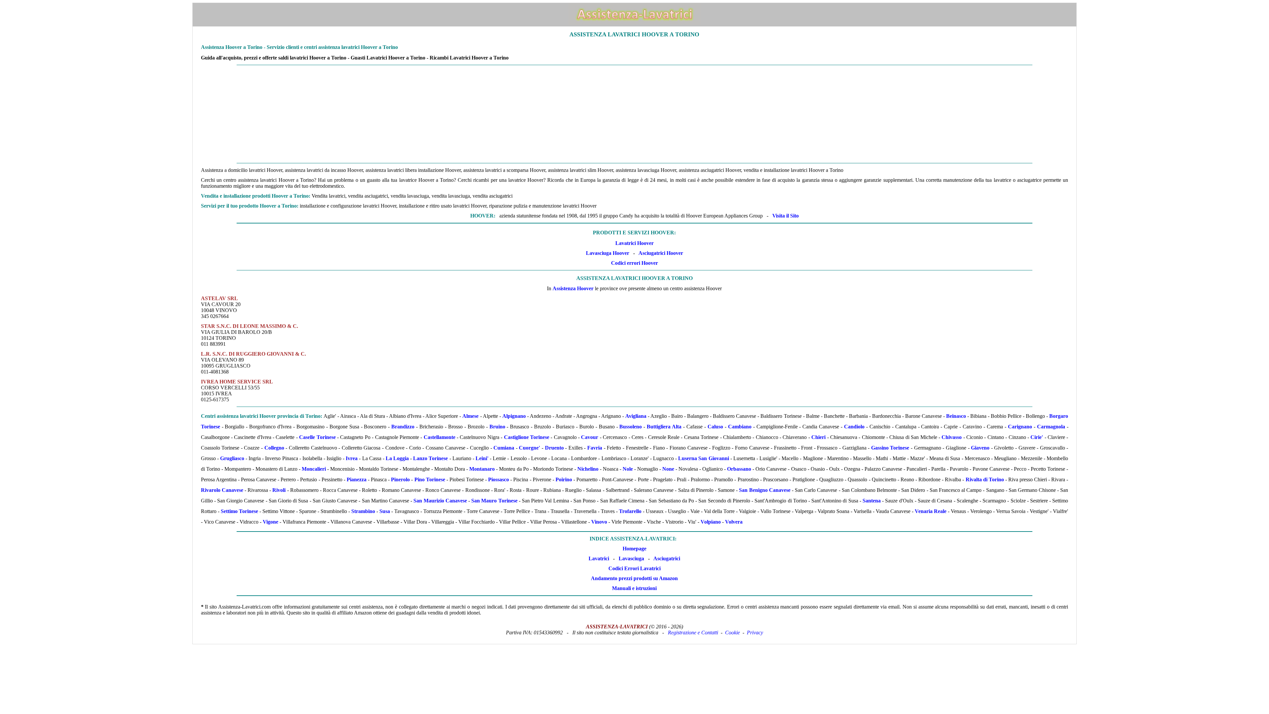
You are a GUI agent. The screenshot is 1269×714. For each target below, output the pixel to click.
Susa (384, 511)
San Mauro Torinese (494, 500)
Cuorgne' (529, 448)
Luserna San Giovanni (703, 458)
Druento (554, 448)
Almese (470, 416)
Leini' (482, 458)
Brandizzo (402, 426)
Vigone (270, 522)
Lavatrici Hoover (634, 243)
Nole (628, 469)
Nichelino (587, 469)
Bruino (497, 426)
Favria (594, 448)
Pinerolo (400, 479)
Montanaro (482, 469)
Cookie (732, 632)
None (668, 469)
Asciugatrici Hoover (660, 253)
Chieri (818, 437)
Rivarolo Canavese (222, 490)
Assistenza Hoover (573, 288)
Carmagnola (1051, 426)
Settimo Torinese (239, 511)
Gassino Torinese (890, 448)
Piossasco (498, 479)
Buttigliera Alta (664, 426)
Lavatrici (599, 558)
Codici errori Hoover (634, 263)
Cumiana (503, 448)
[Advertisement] (634, 114)
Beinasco (956, 416)
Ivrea (352, 458)
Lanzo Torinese (430, 458)
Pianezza (356, 479)
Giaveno (980, 448)
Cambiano (739, 426)
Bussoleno (630, 426)
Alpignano (514, 416)
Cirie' (1036, 437)
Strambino (363, 511)
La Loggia (397, 458)
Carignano (1020, 426)
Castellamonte (439, 437)
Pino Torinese (429, 479)
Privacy (755, 632)
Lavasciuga (631, 558)
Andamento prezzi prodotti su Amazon (634, 578)
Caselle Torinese (317, 437)
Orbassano (739, 469)
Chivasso (952, 437)
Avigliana (635, 416)
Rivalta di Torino (985, 479)
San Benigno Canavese (764, 490)
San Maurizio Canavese (440, 500)
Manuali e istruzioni (634, 588)
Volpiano (711, 522)
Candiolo (854, 426)
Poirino (564, 479)
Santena (872, 500)
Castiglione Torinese (526, 437)
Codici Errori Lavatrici (634, 568)
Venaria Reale (930, 511)
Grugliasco (232, 458)
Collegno (274, 448)
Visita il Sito (785, 215)
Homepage (634, 548)
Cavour (589, 437)
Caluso (715, 426)
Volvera (734, 522)
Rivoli (279, 490)
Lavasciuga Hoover (607, 253)
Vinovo (599, 522)
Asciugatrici (666, 558)
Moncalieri (314, 469)
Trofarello (630, 511)
